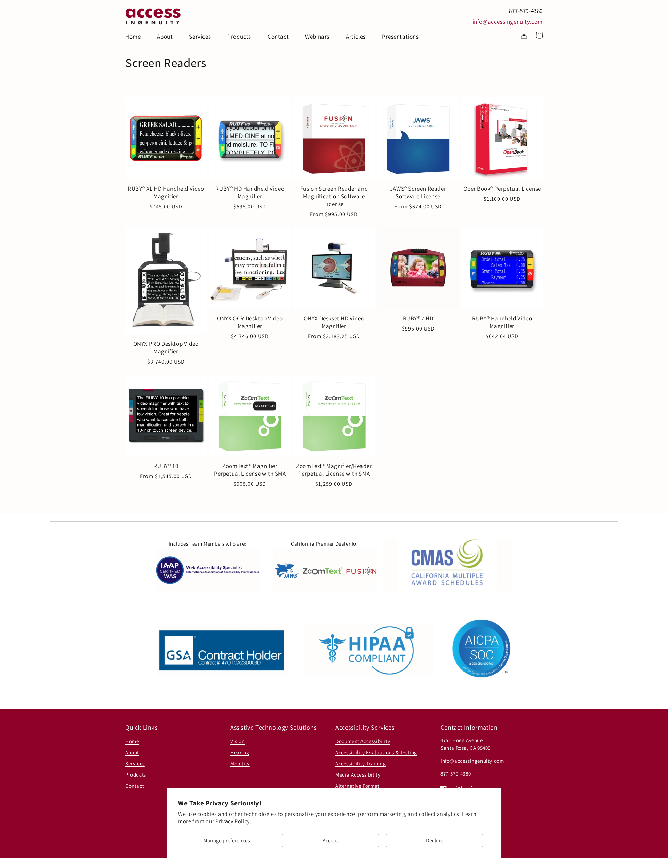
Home (132, 741)
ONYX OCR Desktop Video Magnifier (250, 322)
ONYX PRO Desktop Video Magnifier (166, 347)
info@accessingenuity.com (507, 21)
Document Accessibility (362, 741)
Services (135, 763)
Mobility (240, 763)
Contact (134, 785)
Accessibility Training (360, 763)
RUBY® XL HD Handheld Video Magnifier (166, 192)
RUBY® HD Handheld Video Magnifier (249, 192)
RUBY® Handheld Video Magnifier (502, 322)
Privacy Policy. (233, 821)
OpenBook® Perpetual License (502, 188)
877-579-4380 (526, 11)
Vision (237, 741)
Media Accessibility (357, 774)
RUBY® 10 (165, 466)
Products (135, 774)
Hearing (239, 752)
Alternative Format (357, 785)
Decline (434, 840)
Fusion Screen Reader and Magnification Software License (334, 196)
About (132, 752)
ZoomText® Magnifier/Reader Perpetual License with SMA (334, 469)
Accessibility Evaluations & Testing (376, 752)
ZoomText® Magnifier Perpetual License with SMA (250, 469)
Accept (330, 840)
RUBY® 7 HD (418, 318)
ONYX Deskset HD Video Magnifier (334, 322)
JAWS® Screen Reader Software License (418, 192)
